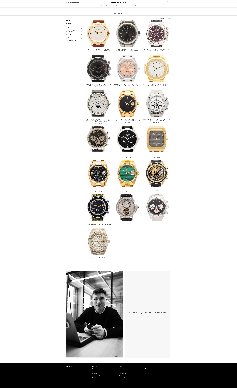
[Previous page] (120, 265)
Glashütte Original (72, 40)
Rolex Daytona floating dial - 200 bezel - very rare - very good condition (156, 120)
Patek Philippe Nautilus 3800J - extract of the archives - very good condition (156, 85)
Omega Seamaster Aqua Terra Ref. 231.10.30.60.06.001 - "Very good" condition (127, 50)
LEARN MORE (147, 319)
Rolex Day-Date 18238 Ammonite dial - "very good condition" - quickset (98, 190)
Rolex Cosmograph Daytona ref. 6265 (156, 223)
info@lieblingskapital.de (74, 2)
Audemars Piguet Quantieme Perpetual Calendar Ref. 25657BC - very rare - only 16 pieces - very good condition (98, 120)
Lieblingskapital (71, 35)
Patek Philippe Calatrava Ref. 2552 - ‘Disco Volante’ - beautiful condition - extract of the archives (98, 50)
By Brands (69, 23)
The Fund (68, 370)
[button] (167, 2)
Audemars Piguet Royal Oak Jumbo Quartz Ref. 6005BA (156, 155)
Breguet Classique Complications (127, 223)
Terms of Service (122, 377)
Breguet (69, 38)
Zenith (69, 37)
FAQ (120, 375)
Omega (69, 25)
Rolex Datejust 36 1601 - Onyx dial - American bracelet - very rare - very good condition (127, 120)
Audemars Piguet (71, 30)
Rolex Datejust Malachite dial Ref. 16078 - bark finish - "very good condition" (127, 190)
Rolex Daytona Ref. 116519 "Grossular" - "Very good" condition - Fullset (156, 50)
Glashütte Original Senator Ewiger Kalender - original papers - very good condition (127, 155)
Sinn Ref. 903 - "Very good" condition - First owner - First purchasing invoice (98, 155)
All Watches (68, 368)
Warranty (121, 370)
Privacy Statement (123, 373)
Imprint (120, 368)
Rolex (69, 27)
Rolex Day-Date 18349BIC (98, 257)
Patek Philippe (71, 31)
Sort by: (152, 18)
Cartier (69, 34)
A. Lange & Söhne (72, 28)
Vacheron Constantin (72, 33)
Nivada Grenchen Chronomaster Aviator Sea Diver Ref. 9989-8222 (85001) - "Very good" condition (98, 85)
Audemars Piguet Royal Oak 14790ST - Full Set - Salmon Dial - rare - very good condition (127, 85)
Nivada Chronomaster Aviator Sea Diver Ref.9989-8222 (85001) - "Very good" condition (98, 224)
